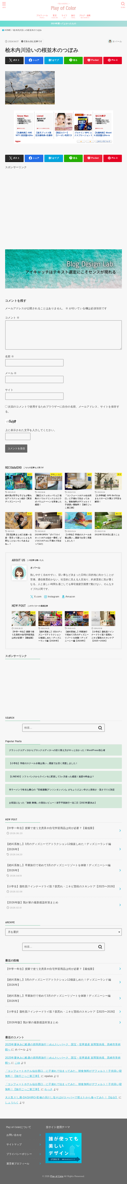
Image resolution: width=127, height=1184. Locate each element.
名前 (9, 356)
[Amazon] (68, 596)
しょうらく (12, 1102)
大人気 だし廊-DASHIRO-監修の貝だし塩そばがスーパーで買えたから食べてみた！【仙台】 (61, 1097)
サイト (9, 389)
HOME (8, 30)
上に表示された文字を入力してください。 (31, 430)
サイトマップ (14, 1144)
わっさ (48, 1089)
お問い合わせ (14, 1135)
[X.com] (36, 596)
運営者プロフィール (17, 1163)
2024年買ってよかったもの (63, 23)
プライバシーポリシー (19, 1154)
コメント (12, 317)
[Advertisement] (63, 205)
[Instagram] (51, 596)
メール (11, 373)
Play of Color (63, 8)
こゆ (17, 1062)
